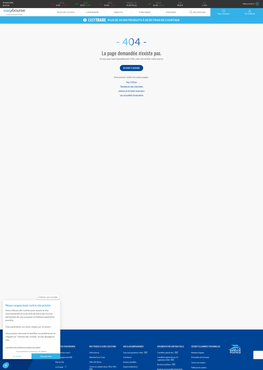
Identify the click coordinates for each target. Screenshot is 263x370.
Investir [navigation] (118, 12)
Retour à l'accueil (131, 68)
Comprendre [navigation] (92, 12)
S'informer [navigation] (144, 12)
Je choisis (17, 356)
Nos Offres (131, 82)
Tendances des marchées (131, 86)
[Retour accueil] (14, 12)
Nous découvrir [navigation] (65, 12)
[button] (5, 365)
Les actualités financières (131, 95)
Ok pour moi (46, 356)
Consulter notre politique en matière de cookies (23, 347)
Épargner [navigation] (171, 12)
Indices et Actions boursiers (131, 90)
